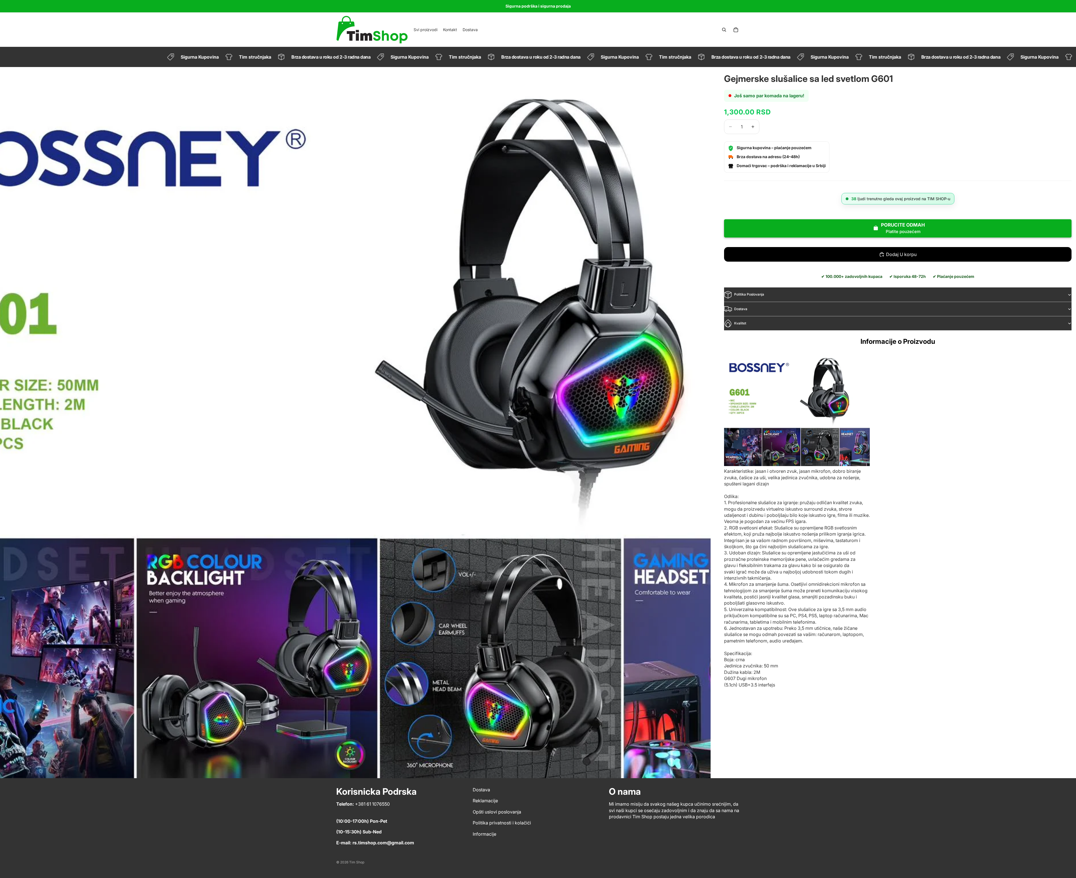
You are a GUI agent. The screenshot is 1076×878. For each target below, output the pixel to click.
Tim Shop (356, 862)
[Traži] (724, 30)
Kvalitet (740, 323)
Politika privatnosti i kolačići (502, 823)
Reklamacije (485, 801)
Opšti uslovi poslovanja (497, 812)
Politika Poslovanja (749, 294)
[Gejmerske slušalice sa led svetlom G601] (797, 409)
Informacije (484, 834)
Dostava (740, 309)
